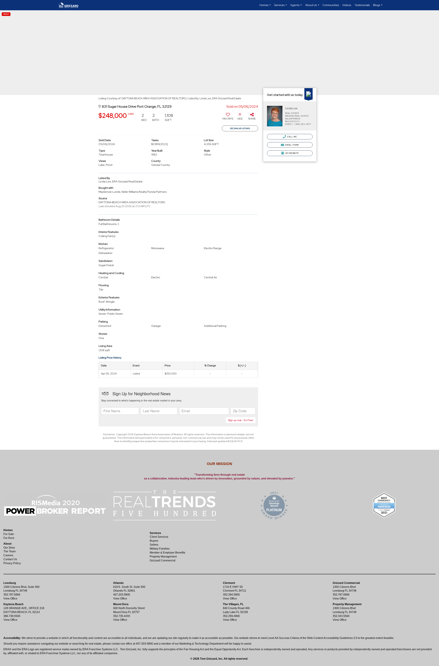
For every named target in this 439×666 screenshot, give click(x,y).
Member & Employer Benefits (167, 552)
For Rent (8, 538)
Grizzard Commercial (162, 560)
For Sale (8, 534)
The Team (9, 551)
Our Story (9, 547)
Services (281, 6)
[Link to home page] (70, 5)
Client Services (159, 536)
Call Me (292, 136)
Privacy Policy (12, 563)
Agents (296, 6)
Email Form (292, 145)
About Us (312, 6)
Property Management (163, 556)
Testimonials (362, 5)
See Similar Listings (240, 128)
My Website (292, 153)
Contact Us (10, 559)
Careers (8, 555)
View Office (10, 598)
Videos (346, 5)
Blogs (378, 6)
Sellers (154, 544)
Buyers (154, 540)
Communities (331, 5)
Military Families (160, 548)
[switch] (228, 117)
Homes (266, 6)
